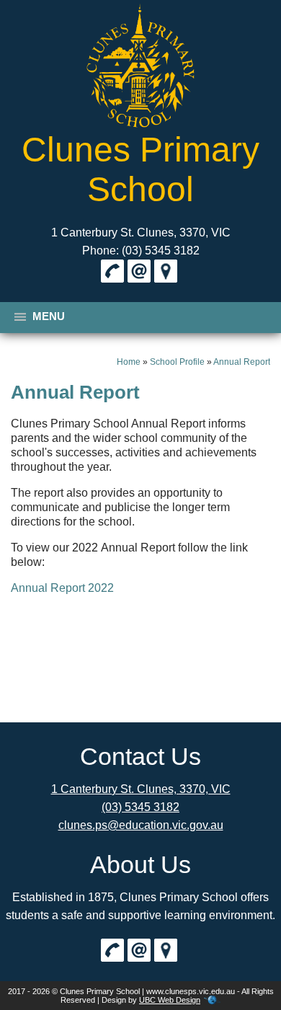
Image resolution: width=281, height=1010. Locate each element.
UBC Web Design (169, 1000)
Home (128, 362)
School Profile (177, 362)
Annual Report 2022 (62, 588)
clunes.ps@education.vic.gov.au (140, 825)
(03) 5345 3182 (140, 807)
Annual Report (241, 362)
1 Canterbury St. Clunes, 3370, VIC (141, 232)
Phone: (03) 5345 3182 (141, 250)
